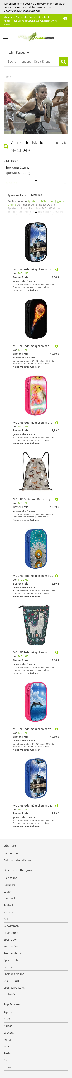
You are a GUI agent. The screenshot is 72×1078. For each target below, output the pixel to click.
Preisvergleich (12, 953)
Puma (7, 1039)
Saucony (9, 1032)
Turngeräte (11, 946)
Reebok (8, 1053)
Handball (9, 898)
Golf (6, 919)
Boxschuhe (10, 878)
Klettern (9, 912)
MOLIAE (23, 273)
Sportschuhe (11, 960)
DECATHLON (11, 980)
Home (7, 76)
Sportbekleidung (14, 974)
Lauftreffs (10, 994)
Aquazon (9, 1012)
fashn (7, 1067)
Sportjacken (11, 939)
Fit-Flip (8, 967)
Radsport (9, 884)
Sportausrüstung (14, 987)
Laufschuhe (11, 932)
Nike (6, 1046)
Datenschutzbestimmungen (19, 10)
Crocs (7, 1060)
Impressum (11, 853)
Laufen (8, 891)
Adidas (8, 1026)
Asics (7, 1019)
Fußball (8, 905)
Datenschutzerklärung (17, 860)
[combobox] (36, 52)
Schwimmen (11, 926)
